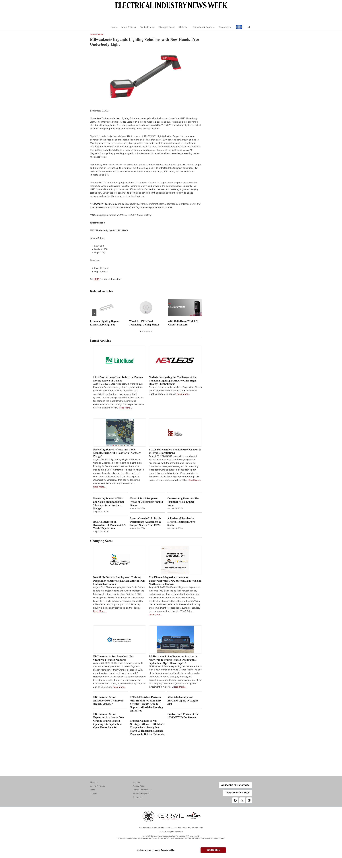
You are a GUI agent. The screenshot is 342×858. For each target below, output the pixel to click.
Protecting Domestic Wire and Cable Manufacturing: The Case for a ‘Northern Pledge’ (117, 453)
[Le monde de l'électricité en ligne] (239, 27)
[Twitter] (242, 800)
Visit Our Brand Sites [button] (238, 792)
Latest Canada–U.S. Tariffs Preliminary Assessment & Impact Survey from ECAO (146, 522)
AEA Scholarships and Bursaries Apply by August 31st (182, 700)
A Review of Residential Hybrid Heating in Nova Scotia (181, 522)
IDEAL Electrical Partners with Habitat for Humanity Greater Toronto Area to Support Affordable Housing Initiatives (146, 703)
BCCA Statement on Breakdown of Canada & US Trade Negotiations (175, 451)
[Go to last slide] (94, 312)
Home (114, 27)
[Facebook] (235, 800)
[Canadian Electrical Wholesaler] (98, 27)
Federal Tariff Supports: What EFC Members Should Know (146, 502)
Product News (147, 27)
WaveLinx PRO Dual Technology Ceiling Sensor (144, 322)
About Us (94, 782)
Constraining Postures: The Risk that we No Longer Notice (183, 502)
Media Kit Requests (141, 793)
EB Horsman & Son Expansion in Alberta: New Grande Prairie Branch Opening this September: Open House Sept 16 (173, 660)
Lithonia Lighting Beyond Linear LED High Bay (104, 322)
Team (92, 789)
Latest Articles (128, 27)
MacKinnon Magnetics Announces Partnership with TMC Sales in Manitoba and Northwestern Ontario (175, 581)
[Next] (197, 312)
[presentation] (107, 307)
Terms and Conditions (142, 789)
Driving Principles (97, 786)
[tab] (140, 331)
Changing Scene (167, 27)
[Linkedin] (249, 800)
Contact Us (137, 797)
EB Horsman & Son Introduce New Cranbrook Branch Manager (113, 658)
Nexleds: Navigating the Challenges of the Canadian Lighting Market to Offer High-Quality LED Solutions (173, 380)
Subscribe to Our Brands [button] (235, 785)
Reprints (136, 782)
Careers (93, 793)
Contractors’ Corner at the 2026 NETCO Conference (182, 715)
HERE (96, 279)
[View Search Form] (249, 27)
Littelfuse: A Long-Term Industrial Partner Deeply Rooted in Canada (118, 378)
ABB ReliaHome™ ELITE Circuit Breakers (183, 322)
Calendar (183, 27)
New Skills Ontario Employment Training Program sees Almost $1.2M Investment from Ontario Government (119, 581)
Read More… (125, 407)
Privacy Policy (139, 786)
